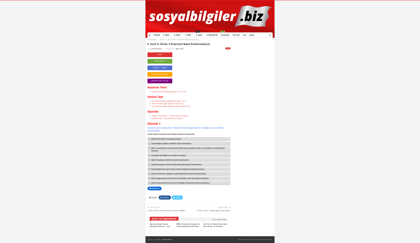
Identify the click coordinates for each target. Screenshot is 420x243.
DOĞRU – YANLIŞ (160, 68)
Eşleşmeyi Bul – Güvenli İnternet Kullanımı (167, 118)
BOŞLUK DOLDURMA (159, 74)
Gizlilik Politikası (167, 239)
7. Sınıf (188, 35)
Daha (251, 35)
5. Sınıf (166, 35)
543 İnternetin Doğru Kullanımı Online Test (168, 103)
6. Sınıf (177, 35)
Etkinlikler (212, 35)
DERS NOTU (160, 61)
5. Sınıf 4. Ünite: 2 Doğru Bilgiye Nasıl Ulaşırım (213, 210)
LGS (244, 35)
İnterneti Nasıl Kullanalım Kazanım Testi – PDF (169, 91)
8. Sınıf (199, 34)
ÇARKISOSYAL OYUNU (160, 81)
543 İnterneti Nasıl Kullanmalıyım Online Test (168, 101)
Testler (236, 35)
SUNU (160, 54)
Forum (157, 35)
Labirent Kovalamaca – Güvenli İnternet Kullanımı (170, 116)
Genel (228, 48)
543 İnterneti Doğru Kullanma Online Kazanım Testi (171, 106)
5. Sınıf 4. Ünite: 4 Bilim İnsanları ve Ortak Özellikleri (166, 210)
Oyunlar (225, 34)
